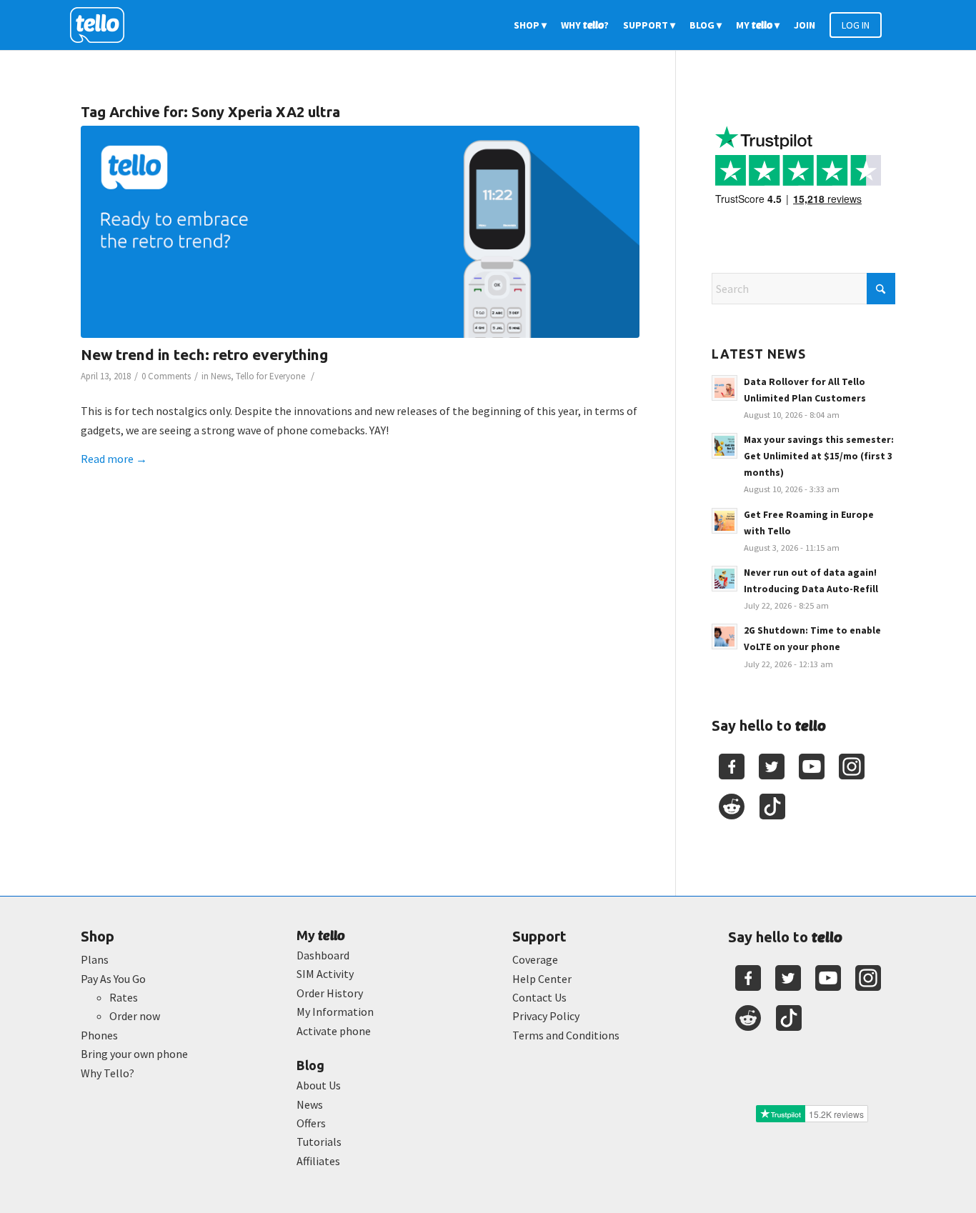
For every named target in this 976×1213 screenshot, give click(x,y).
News (221, 376)
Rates (123, 997)
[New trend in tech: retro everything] (360, 232)
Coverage (535, 959)
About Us (319, 1085)
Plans (95, 959)
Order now (134, 1016)
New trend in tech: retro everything (204, 354)
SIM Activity (325, 974)
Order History (330, 993)
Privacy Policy (545, 1016)
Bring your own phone (134, 1054)
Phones (99, 1035)
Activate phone (334, 1031)
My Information (335, 1011)
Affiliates (318, 1161)
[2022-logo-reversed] (102, 25)
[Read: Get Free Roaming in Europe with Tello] (724, 521)
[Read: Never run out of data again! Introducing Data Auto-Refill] (724, 578)
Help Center (542, 979)
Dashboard (323, 955)
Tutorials (319, 1141)
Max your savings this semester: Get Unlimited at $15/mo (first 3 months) (819, 456)
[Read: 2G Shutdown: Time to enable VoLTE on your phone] (724, 636)
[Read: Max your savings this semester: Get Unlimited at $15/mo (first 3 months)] (724, 446)
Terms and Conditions (565, 1035)
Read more (114, 458)
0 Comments (166, 376)
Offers (311, 1123)
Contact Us (539, 997)
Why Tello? (107, 1073)
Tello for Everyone (270, 376)
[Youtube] (812, 766)
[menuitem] (530, 25)
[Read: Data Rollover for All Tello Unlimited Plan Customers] (724, 388)
